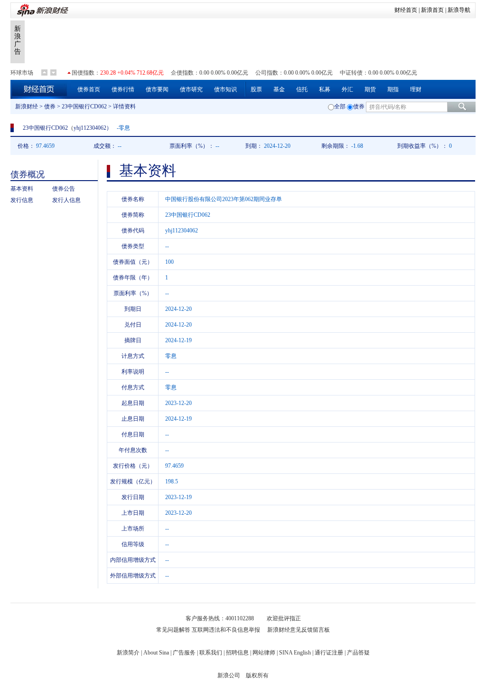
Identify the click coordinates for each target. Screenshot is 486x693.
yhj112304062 (90, 128)
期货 (370, 89)
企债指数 (182, 72)
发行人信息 (66, 200)
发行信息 (21, 200)
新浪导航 (459, 10)
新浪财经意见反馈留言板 (298, 629)
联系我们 (210, 652)
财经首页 (405, 10)
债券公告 (63, 188)
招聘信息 (237, 652)
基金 (279, 89)
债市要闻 (157, 89)
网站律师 (263, 652)
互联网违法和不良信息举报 (226, 629)
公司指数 (266, 72)
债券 (50, 106)
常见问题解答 (173, 629)
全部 (340, 106)
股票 (256, 89)
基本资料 (21, 188)
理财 (415, 89)
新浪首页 (432, 10)
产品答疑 (358, 652)
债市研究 (191, 89)
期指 (393, 89)
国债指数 (83, 72)
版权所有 (257, 675)
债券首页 (88, 89)
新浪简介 (128, 652)
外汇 (347, 89)
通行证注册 (329, 652)
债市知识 (225, 89)
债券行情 (123, 89)
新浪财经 (26, 106)
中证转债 (351, 72)
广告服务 (184, 652)
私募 (324, 89)
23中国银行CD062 (84, 106)
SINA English (295, 652)
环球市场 (21, 72)
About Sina (156, 652)
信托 (302, 89)
